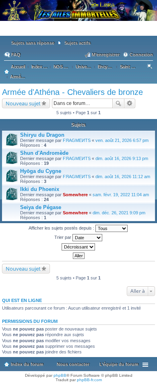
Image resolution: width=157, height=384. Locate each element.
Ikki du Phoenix (39, 189)
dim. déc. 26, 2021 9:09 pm (119, 212)
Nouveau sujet (23, 103)
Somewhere (75, 194)
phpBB (60, 375)
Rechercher (118, 103)
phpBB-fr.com (89, 380)
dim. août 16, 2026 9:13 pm (121, 158)
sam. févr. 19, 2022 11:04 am (121, 194)
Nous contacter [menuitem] (73, 364)
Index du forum (27, 364)
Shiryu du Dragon (42, 135)
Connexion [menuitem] (141, 54)
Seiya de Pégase (40, 207)
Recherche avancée (129, 103)
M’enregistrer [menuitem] (106, 54)
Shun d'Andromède (44, 153)
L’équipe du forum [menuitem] (118, 364)
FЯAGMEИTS (77, 140)
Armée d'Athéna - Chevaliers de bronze (72, 92)
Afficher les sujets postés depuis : (62, 228)
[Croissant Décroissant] (78, 247)
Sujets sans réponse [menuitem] (32, 43)
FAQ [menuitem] (16, 54)
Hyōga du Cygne (40, 171)
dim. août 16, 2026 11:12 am (122, 176)
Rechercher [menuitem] (150, 67)
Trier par (63, 237)
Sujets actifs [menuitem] (77, 43)
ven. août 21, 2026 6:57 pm (122, 140)
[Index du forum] (78, 32)
